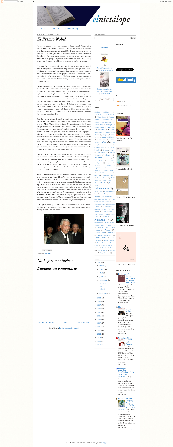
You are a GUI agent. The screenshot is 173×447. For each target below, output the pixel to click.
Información (102, 188)
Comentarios (123, 105)
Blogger (104, 442)
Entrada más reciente (46, 322)
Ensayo (108, 155)
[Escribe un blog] (45, 250)
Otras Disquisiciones (104, 68)
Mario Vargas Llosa (101, 214)
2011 (99, 298)
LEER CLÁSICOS (125, 398)
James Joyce (98, 191)
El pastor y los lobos (129, 310)
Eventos (108, 165)
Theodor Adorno (102, 250)
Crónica (105, 150)
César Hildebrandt (108, 137)
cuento (113, 150)
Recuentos (111, 232)
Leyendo (104, 47)
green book (106, 175)
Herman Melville (100, 183)
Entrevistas (99, 160)
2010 (99, 262)
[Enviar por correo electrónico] (43, 250)
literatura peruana (100, 209)
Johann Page (103, 194)
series (96, 245)
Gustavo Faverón (102, 178)
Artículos (48, 253)
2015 (99, 312)
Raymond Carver (100, 233)
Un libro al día (123, 274)
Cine (104, 142)
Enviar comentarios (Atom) (69, 328)
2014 (99, 308)
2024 (99, 341)
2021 (99, 334)
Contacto (55, 29)
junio (102, 276)
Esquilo (109, 163)
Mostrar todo (132, 430)
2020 (99, 330)
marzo (102, 269)
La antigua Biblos (125, 337)
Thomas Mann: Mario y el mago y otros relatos (130, 279)
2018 (99, 323)
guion (113, 175)
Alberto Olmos (101, 117)
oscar (102, 225)
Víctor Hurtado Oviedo (105, 70)
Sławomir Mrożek (106, 245)
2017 (99, 319)
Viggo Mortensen (105, 253)
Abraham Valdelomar (102, 112)
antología (109, 124)
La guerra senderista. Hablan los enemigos (104, 90)
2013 (99, 305)
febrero (102, 265)
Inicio (42, 29)
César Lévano (102, 140)
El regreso (102, 283)
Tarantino (104, 248)
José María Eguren (107, 196)
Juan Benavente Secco (101, 199)
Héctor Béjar (107, 180)
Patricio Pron (111, 225)
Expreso (97, 168)
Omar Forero (98, 223)
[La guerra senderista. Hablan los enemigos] (104, 86)
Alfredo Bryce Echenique (103, 122)
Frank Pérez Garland (104, 173)
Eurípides (97, 165)
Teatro (112, 247)
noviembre (104, 280)
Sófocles (97, 248)
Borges (105, 135)
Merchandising (71, 29)
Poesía (107, 230)
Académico (98, 114)
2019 (99, 326)
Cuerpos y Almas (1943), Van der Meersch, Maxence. (126, 405)
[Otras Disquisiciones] (104, 66)
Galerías (97, 175)
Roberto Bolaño (100, 238)
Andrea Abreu (99, 125)
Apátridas (111, 127)
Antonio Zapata (105, 94)
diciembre (103, 293)
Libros (120, 307)
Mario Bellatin (107, 212)
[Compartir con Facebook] (49, 250)
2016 (99, 316)
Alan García (110, 114)
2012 (99, 301)
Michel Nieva (107, 217)
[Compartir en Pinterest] (51, 250)
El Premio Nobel (102, 287)
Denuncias (101, 152)
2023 (99, 337)
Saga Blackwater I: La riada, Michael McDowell (126, 374)
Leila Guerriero (107, 206)
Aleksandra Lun (107, 120)
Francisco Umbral (109, 170)
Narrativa (100, 219)
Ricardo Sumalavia (104, 235)
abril (101, 273)
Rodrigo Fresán (109, 240)
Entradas (122, 101)
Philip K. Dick (103, 228)
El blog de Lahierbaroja (123, 369)
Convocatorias (99, 147)
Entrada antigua (84, 322)
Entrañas (98, 157)
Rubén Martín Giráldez (104, 243)
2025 (99, 344)
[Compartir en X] (47, 250)
